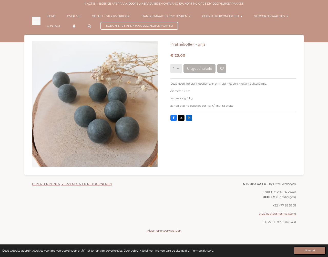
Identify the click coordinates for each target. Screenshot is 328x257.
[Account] (74, 26)
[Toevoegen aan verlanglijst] (221, 68)
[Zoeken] (89, 26)
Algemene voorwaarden (164, 230)
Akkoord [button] (309, 250)
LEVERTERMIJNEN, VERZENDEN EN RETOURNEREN (72, 184)
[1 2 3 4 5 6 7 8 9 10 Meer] (176, 68)
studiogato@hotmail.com (277, 213)
